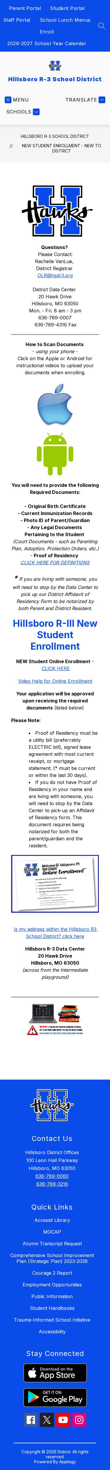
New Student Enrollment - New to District (61, 148)
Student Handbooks (52, 1308)
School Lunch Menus (65, 20)
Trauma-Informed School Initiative (52, 1320)
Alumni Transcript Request (52, 1244)
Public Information (52, 1296)
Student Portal (67, 8)
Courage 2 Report (52, 1273)
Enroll (47, 32)
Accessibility (52, 1331)
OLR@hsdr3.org (55, 275)
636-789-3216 (52, 1184)
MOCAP (52, 1232)
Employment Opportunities (52, 1285)
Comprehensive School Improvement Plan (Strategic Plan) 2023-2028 (52, 1258)
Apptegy (67, 1461)
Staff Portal (17, 20)
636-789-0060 (52, 1176)
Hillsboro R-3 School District (55, 136)
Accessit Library (52, 1220)
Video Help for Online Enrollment (55, 681)
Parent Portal (25, 8)
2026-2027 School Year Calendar (46, 43)
